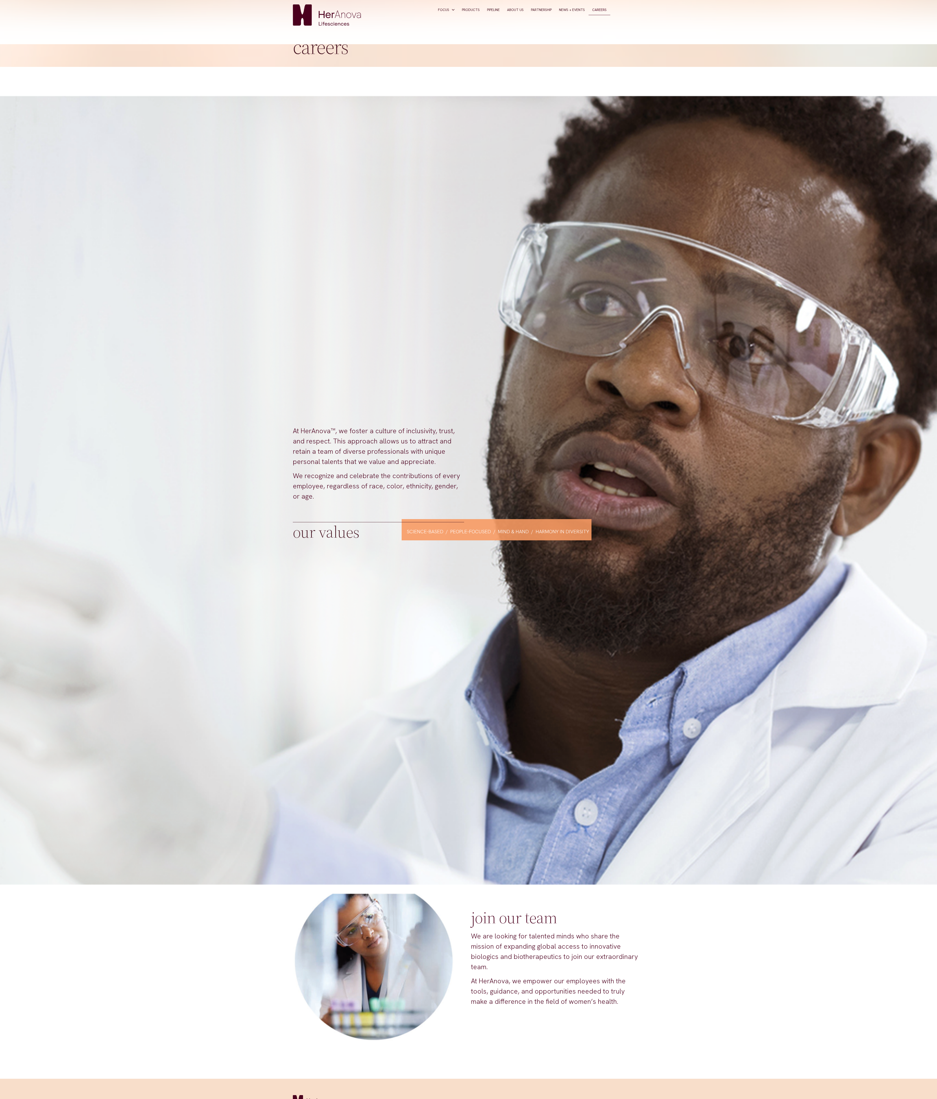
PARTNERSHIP (541, 10)
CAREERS (599, 10)
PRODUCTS (471, 10)
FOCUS (443, 10)
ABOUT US (515, 10)
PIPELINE (493, 10)
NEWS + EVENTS (572, 10)
